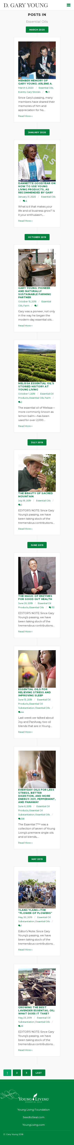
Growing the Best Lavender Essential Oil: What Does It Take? (36, 1010)
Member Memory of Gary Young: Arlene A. (35, 82)
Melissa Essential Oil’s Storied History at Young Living (36, 386)
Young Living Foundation (34, 1109)
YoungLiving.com (34, 1124)
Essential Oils (46, 87)
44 (22, 712)
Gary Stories (33, 91)
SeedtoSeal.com (33, 1117)
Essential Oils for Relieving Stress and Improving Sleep (34, 692)
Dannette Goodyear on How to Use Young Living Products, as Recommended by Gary (36, 188)
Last (39, 1073)
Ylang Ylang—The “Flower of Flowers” (35, 911)
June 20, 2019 (25, 603)
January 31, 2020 (27, 196)
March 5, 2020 (26, 87)
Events (22, 91)
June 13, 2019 (25, 699)
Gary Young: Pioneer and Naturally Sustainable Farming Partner (34, 292)
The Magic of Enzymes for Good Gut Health (35, 597)
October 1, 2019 (26, 393)
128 (22, 818)
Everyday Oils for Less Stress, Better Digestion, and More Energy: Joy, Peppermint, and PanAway (37, 796)
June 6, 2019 (24, 806)
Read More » (25, 116)
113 (52, 607)
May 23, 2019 (25, 1017)
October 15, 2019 (27, 301)
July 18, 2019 (24, 500)
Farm (26, 305)
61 (21, 1026)
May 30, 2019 (25, 917)
